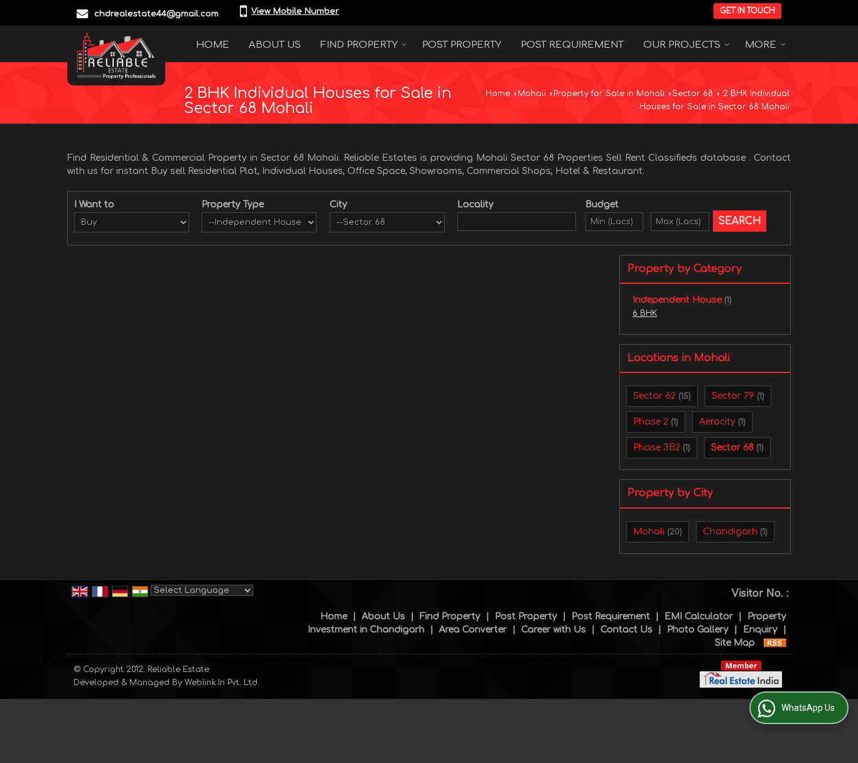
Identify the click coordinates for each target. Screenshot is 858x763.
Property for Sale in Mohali (609, 93)
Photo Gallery (698, 629)
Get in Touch (747, 11)
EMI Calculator (699, 616)
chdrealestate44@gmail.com (156, 13)
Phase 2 (650, 421)
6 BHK (645, 313)
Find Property (359, 45)
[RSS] (775, 642)
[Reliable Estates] (116, 55)
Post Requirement (572, 45)
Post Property (461, 45)
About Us (275, 45)
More (760, 45)
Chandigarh (730, 531)
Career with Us (553, 629)
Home (212, 45)
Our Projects (681, 45)
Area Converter (473, 629)
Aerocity (717, 421)
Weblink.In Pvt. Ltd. (222, 682)
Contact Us (626, 629)
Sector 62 (654, 396)
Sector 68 (692, 93)
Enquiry (760, 629)
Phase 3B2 (656, 447)
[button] (295, 11)
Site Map (735, 642)
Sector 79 (733, 396)
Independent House (677, 300)
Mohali (532, 93)
